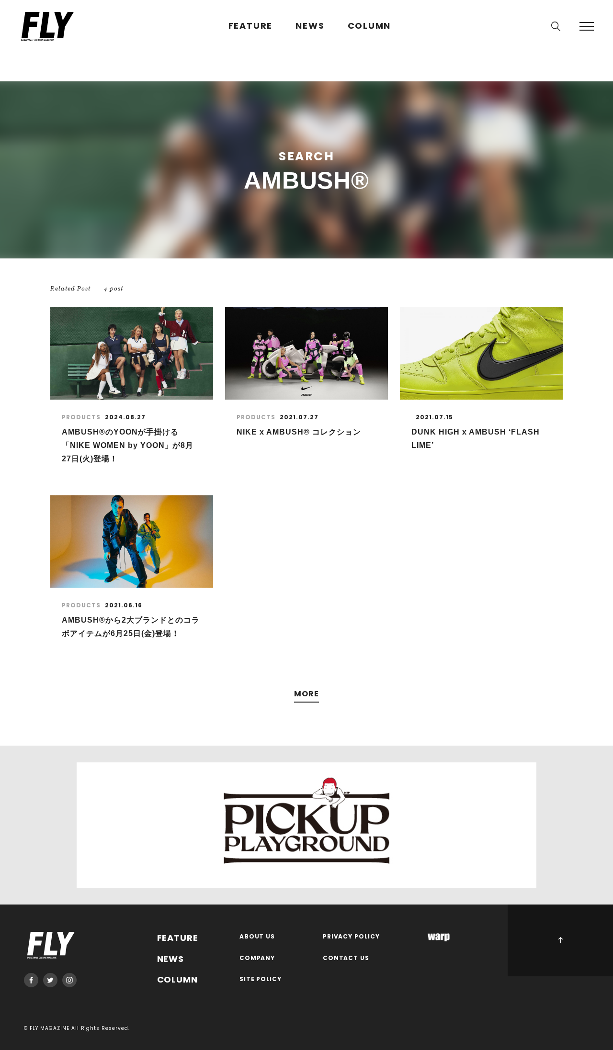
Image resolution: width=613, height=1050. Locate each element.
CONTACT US (346, 958)
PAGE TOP (560, 940)
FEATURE (250, 26)
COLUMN (369, 26)
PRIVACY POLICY (351, 936)
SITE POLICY (260, 979)
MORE (306, 694)
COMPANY (257, 958)
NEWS (309, 26)
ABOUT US (257, 936)
